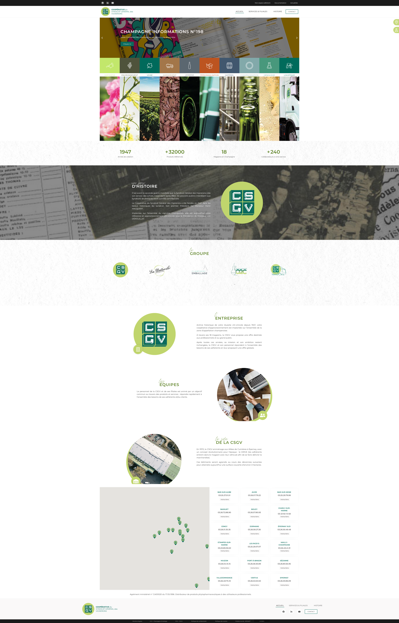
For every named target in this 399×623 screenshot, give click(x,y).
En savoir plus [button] (111, 123)
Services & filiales (258, 11)
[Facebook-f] (103, 3)
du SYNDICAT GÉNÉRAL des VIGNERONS (122, 12)
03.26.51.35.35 (224, 529)
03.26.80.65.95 (284, 564)
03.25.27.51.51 (224, 495)
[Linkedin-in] (108, 3)
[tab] (110, 99)
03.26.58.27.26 (254, 529)
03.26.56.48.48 (284, 529)
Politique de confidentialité (198, 621)
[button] (102, 37)
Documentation (280, 3)
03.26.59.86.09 (284, 581)
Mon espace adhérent (262, 3)
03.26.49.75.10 (224, 581)
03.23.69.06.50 (224, 548)
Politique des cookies (221, 621)
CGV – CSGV (179, 621)
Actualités (294, 3)
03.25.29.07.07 (254, 547)
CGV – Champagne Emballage (158, 621)
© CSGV (262, 621)
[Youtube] (113, 3)
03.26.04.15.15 (224, 564)
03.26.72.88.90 (224, 512)
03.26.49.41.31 (284, 548)
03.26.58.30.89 (254, 564)
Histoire (277, 11)
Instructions (225, 499)
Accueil (239, 11)
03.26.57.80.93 (254, 512)
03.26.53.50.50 (254, 581)
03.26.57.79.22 (254, 495)
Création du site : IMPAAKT (242, 621)
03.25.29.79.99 (284, 495)
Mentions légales (137, 621)
